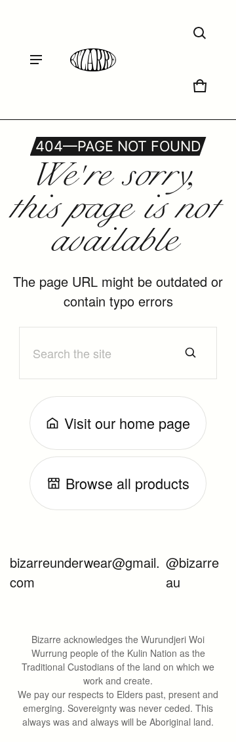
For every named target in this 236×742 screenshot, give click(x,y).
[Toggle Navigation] (36, 59)
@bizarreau (192, 572)
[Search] (191, 353)
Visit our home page (127, 423)
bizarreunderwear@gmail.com (85, 572)
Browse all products (127, 483)
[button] (200, 33)
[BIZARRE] (93, 59)
